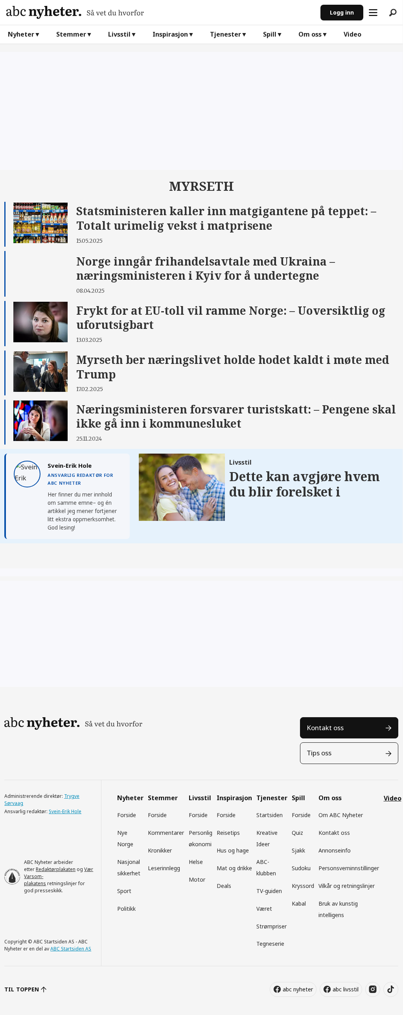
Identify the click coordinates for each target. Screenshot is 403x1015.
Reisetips (228, 832)
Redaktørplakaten (55, 869)
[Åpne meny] (373, 12)
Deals (224, 886)
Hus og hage (233, 850)
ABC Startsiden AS (70, 948)
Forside (126, 815)
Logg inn (342, 12)
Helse (196, 862)
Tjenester (225, 34)
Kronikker (160, 850)
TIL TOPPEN (21, 989)
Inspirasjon (170, 34)
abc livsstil (346, 989)
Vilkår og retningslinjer (346, 886)
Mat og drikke (234, 868)
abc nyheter (298, 989)
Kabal (299, 903)
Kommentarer (166, 832)
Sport (124, 891)
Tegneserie (270, 943)
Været (264, 908)
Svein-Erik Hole (65, 811)
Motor (197, 879)
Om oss (310, 34)
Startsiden (269, 815)
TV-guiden (269, 891)
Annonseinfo (334, 850)
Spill (269, 34)
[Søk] (393, 12)
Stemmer (71, 34)
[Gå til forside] (160, 12)
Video (352, 34)
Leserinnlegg (164, 868)
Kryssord (303, 886)
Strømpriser (271, 926)
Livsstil (119, 34)
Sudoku (301, 868)
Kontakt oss (325, 727)
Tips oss (319, 752)
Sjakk (298, 850)
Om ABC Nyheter (340, 815)
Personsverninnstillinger (348, 868)
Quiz (297, 832)
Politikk (126, 908)
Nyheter (21, 34)
